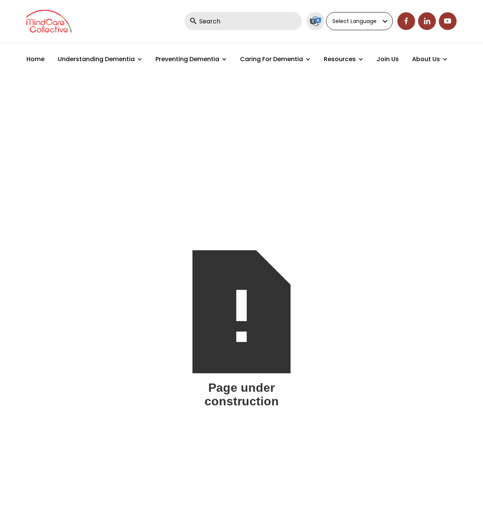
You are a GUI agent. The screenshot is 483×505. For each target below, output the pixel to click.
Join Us (388, 59)
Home (35, 59)
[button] (100, 59)
